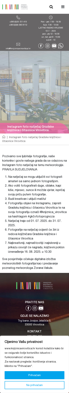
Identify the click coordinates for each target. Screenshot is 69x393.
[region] (34, 364)
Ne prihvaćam (34, 385)
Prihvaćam (34, 375)
